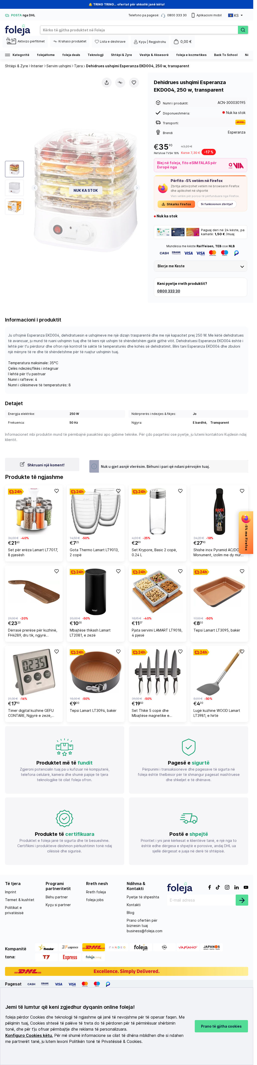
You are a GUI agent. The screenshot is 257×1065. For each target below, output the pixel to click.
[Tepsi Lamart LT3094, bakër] (95, 672)
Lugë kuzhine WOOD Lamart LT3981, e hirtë (217, 713)
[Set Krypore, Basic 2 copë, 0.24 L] (157, 511)
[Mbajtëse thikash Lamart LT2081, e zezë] (95, 592)
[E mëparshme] (34, 188)
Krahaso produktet (72, 41)
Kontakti (134, 905)
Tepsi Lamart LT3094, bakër (93, 710)
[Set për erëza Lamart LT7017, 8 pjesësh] (34, 511)
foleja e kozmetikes (191, 55)
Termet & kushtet (19, 900)
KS (236, 15)
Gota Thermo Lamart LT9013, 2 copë (94, 552)
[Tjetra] (137, 188)
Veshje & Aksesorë (154, 55)
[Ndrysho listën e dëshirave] (134, 83)
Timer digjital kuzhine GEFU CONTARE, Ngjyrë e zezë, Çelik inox (31, 713)
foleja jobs (95, 900)
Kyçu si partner (58, 905)
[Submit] (242, 900)
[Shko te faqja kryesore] (17, 30)
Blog (130, 912)
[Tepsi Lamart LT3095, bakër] (219, 592)
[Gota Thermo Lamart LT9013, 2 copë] (95, 511)
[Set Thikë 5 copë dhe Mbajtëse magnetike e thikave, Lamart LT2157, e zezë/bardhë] (157, 672)
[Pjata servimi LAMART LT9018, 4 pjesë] (157, 592)
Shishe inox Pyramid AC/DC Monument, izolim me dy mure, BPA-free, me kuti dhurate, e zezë (219, 553)
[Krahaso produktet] (120, 83)
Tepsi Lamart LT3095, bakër (217, 630)
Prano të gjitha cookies (221, 1026)
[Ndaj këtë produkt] (107, 83)
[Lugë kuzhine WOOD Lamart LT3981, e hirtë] (219, 672)
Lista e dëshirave (112, 41)
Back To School (225, 55)
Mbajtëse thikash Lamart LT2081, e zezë (90, 632)
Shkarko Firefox (179, 204)
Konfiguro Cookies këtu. (29, 1035)
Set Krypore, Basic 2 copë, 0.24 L (154, 552)
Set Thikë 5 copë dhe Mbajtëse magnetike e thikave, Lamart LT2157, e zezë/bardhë (153, 713)
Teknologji (95, 55)
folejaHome (46, 55)
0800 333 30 (168, 291)
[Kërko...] (243, 30)
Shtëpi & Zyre (121, 55)
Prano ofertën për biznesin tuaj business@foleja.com (144, 925)
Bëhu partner (57, 897)
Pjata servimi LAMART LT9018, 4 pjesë (157, 632)
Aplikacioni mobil (209, 15)
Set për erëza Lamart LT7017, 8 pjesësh (33, 552)
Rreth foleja (96, 892)
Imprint (10, 892)
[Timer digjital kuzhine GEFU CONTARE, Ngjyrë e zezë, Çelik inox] (34, 672)
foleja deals (71, 55)
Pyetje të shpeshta (143, 897)
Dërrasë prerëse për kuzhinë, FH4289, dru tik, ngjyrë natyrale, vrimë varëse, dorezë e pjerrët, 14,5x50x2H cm (34, 633)
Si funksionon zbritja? (217, 204)
